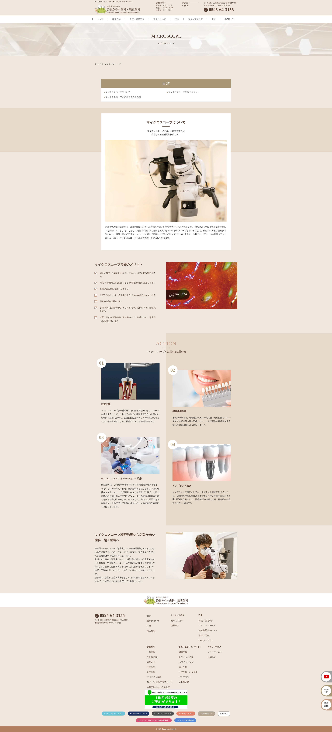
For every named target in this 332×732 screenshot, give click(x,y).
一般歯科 (151, 652)
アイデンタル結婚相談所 (185, 720)
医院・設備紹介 (137, 19)
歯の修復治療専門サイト (138, 713)
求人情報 (151, 631)
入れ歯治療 (184, 682)
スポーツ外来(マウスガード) (160, 682)
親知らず (151, 662)
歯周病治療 (152, 657)
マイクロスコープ (207, 625)
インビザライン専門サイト (113, 713)
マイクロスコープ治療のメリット (183, 92)
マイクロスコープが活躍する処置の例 (123, 97)
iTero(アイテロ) (205, 640)
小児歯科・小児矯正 (188, 672)
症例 (177, 19)
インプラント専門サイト (162, 713)
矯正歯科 (183, 667)
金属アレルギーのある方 (158, 687)
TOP (149, 616)
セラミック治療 (186, 657)
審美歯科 (183, 652)
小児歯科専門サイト (186, 713)
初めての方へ (177, 620)
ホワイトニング (186, 662)
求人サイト (224, 713)
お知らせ (212, 657)
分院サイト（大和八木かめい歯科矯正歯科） (153, 720)
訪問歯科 (151, 672)
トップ (100, 19)
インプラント (185, 677)
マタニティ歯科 (154, 677)
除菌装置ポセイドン (208, 630)
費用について (159, 19)
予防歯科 (151, 667)
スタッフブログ (195, 19)
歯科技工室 (204, 635)
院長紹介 (175, 625)
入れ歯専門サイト (206, 713)
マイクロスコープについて (117, 92)
